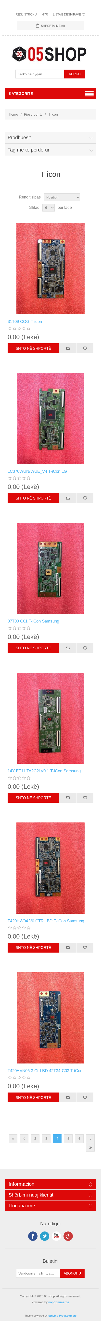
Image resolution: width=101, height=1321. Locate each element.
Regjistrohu (26, 14)
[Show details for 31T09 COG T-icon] (50, 268)
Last (90, 1147)
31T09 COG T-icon (25, 321)
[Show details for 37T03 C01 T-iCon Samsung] (50, 568)
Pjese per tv (33, 114)
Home (13, 114)
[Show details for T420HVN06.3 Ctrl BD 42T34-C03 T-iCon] (50, 1017)
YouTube (56, 1236)
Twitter (44, 1236)
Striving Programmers (62, 1315)
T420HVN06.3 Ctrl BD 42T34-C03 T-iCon (45, 1070)
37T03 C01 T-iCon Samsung (33, 621)
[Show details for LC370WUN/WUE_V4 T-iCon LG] (50, 418)
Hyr (45, 14)
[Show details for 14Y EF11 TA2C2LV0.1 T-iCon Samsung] (50, 718)
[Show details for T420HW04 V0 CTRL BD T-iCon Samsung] (50, 868)
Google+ (68, 1236)
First (13, 1138)
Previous (24, 1138)
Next (90, 1138)
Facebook (33, 1236)
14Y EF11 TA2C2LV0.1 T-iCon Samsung (44, 771)
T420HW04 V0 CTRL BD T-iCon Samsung (46, 921)
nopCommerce (58, 1302)
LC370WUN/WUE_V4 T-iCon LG (37, 471)
